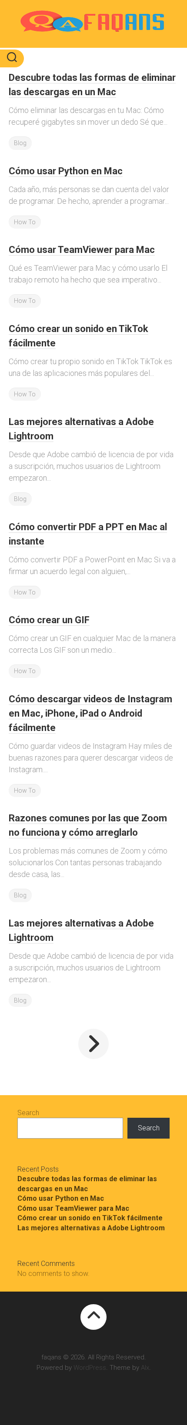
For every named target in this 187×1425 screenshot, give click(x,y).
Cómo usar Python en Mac (66, 171)
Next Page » (93, 1044)
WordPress (89, 1368)
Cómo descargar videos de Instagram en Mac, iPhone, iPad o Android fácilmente (90, 713)
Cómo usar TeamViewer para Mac (82, 249)
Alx (145, 1368)
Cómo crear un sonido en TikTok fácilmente (90, 1218)
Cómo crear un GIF (49, 620)
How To (25, 222)
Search (28, 1113)
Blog (20, 143)
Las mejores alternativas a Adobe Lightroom (91, 1228)
